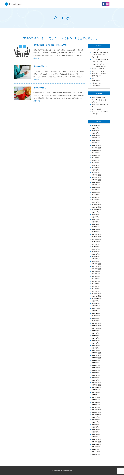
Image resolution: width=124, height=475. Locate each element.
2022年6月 (95, 249)
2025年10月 (95, 150)
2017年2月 (95, 407)
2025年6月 (95, 160)
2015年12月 (95, 439)
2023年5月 (95, 222)
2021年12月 (95, 264)
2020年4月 (95, 313)
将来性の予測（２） (41, 88)
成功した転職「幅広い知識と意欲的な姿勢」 (51, 45)
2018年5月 (95, 370)
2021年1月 (95, 291)
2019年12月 (95, 323)
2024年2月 (95, 199)
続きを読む (37, 58)
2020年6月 (95, 308)
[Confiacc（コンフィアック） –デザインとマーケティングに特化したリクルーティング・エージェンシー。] (13, 4)
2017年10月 (95, 387)
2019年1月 (95, 350)
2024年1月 (95, 202)
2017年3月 (95, 405)
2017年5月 (95, 400)
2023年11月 (95, 207)
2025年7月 (95, 157)
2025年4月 (95, 165)
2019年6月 (95, 338)
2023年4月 (95, 224)
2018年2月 (95, 377)
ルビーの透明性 (96, 109)
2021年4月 (95, 283)
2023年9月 (95, 212)
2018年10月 (95, 358)
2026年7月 (95, 128)
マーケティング (96, 68)
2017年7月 (95, 395)
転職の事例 (95, 83)
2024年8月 (95, 185)
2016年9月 (95, 417)
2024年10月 (95, 180)
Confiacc (94, 50)
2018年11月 (95, 355)
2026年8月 (95, 125)
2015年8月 (95, 447)
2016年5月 (95, 427)
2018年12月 (95, 353)
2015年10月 (95, 444)
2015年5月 (95, 452)
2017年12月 (95, 382)
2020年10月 (95, 298)
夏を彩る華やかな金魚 (98, 97)
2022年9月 (95, 242)
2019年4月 (95, 343)
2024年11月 (95, 177)
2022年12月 (95, 234)
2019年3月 (95, 345)
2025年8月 (95, 155)
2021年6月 (95, 279)
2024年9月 (95, 182)
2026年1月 (95, 143)
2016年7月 (95, 422)
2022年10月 (95, 239)
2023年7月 (95, 217)
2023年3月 (95, 227)
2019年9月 (95, 330)
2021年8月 (95, 274)
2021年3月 (95, 286)
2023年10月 (95, 209)
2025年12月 (95, 145)
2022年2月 (95, 259)
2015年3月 (95, 454)
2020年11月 (95, 296)
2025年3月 (95, 167)
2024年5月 (95, 192)
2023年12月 (95, 204)
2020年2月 (95, 318)
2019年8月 (95, 333)
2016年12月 (95, 409)
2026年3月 (95, 138)
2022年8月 (95, 244)
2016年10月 (95, 414)
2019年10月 (95, 328)
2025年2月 (95, 170)
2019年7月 (95, 335)
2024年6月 (95, 190)
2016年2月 (95, 434)
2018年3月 (95, 375)
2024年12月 (95, 175)
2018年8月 (95, 363)
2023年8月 (95, 214)
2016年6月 (95, 424)
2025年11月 (95, 148)
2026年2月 (95, 140)
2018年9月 (95, 360)
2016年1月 (95, 437)
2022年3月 (95, 256)
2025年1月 (95, 172)
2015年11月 (95, 442)
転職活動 (94, 86)
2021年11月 (95, 266)
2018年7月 (95, 365)
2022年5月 (95, 251)
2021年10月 (95, 269)
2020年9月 (95, 301)
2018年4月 (95, 372)
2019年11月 (95, 325)
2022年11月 (95, 237)
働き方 (94, 78)
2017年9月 (95, 390)
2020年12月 (95, 293)
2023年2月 (95, 229)
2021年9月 (95, 271)
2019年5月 (95, 340)
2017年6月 (95, 397)
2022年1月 (95, 261)
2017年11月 (95, 385)
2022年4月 (95, 254)
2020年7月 (95, 306)
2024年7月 (95, 187)
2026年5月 (95, 133)
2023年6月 (95, 219)
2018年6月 (95, 368)
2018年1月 (95, 380)
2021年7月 (95, 276)
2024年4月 (95, 195)
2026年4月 (95, 135)
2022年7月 (95, 246)
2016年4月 (95, 429)
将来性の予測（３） (41, 66)
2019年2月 (95, 348)
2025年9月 (95, 153)
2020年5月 (95, 311)
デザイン (94, 57)
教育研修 (94, 81)
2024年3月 (95, 197)
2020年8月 (95, 303)
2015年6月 (95, 449)
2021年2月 (95, 288)
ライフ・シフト (96, 71)
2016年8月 (95, 419)
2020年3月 (95, 316)
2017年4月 (95, 402)
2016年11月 (95, 412)
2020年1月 (95, 321)
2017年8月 (95, 392)
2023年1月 (95, 232)
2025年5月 (95, 162)
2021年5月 (95, 281)
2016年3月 (95, 432)
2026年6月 (95, 130)
